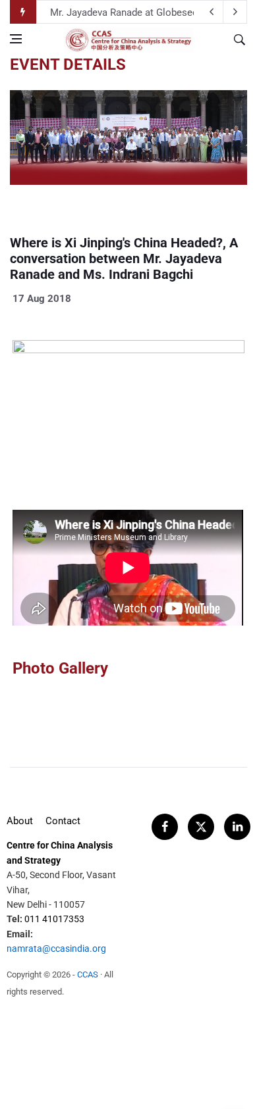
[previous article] (235, 12)
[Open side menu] (16, 38)
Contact (62, 821)
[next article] (211, 12)
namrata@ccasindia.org (56, 948)
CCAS (87, 974)
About (20, 821)
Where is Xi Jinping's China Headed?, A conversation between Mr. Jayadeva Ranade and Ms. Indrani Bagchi (124, 258)
